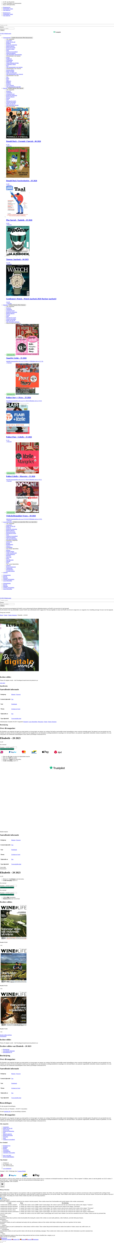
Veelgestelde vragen (8, 8)
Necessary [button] (2, 1197)
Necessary (4, 1198)
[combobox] (7, 28)
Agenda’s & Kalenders (8, 579)
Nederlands (14, 704)
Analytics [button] (2, 1223)
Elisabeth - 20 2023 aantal (6, 747)
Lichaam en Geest (15, 709)
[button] (4, 831)
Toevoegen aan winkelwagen (7, 749)
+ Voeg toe (9, 146)
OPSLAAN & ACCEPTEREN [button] (8, 1236)
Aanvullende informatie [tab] (9, 1051)
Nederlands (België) (6, 1239)
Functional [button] (2, 1215)
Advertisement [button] (3, 1228)
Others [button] (1, 1232)
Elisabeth (25, 721)
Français (29, 1239)
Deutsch (23, 1239)
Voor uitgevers (6, 10)
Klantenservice (6, 7)
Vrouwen (18, 694)
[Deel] (3, 1241)
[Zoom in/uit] (0, 1241)
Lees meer (2, 683)
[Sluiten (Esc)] (5, 1241)
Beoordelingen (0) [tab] (7, 1052)
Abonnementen (7, 575)
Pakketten (5, 578)
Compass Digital (21, 1171)
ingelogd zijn (7, 1111)
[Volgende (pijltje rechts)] (2, 1242)
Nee (12, 699)
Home (1, 615)
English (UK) (16, 1239)
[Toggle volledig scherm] (2, 1241)
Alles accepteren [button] (14, 1181)
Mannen (13, 694)
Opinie (5, 615)
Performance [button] (3, 1219)
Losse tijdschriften (7, 580)
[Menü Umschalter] (0, 35)
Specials (5, 576)
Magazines (40, 721)
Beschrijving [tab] (6, 1049)
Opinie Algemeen (12, 615)
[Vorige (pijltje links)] (0, 1242)
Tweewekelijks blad (16, 718)
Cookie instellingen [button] (4, 1181)
